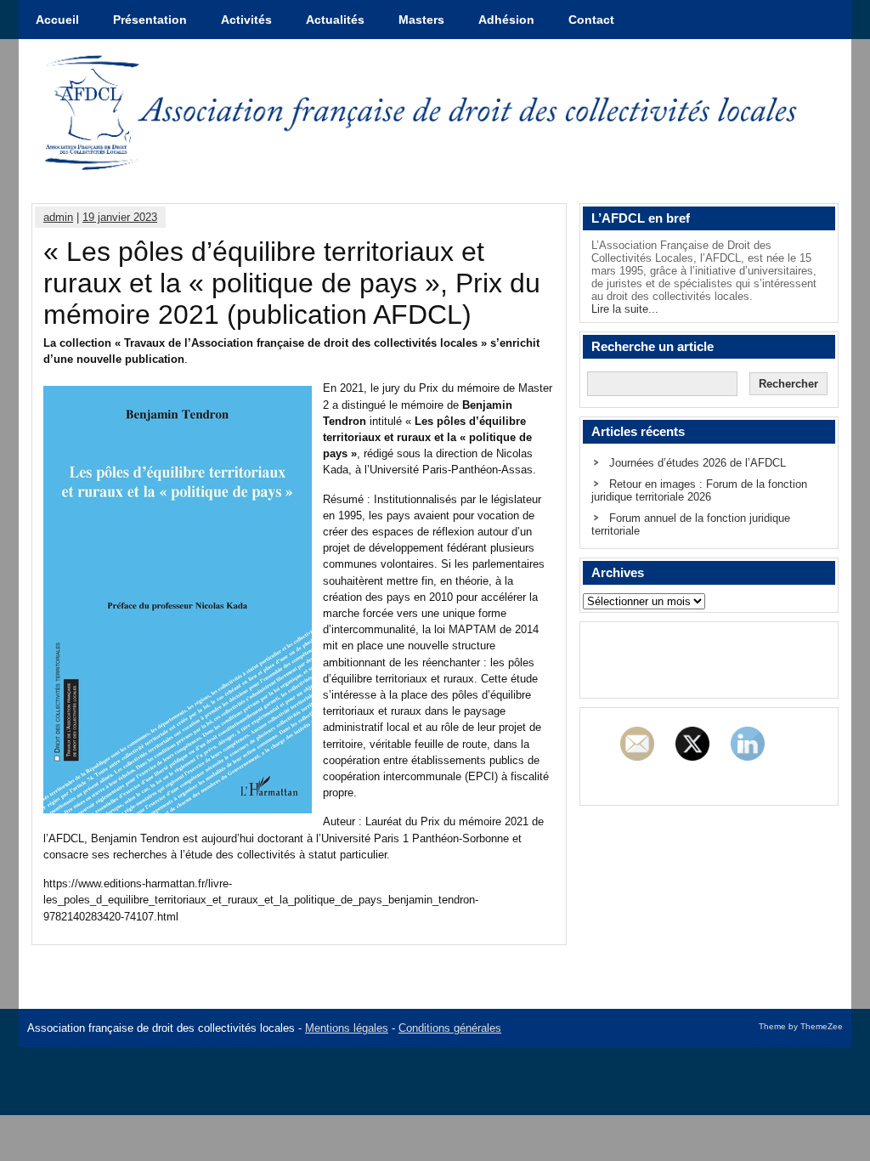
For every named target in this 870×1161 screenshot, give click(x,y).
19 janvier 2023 (119, 217)
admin (58, 217)
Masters (421, 19)
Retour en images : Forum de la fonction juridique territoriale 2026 (699, 490)
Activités (246, 19)
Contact (591, 19)
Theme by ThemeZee (801, 1026)
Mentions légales (346, 1028)
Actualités (335, 19)
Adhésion (506, 19)
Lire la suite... (624, 309)
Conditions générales (449, 1028)
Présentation (150, 19)
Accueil (57, 19)
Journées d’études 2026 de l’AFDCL (697, 462)
